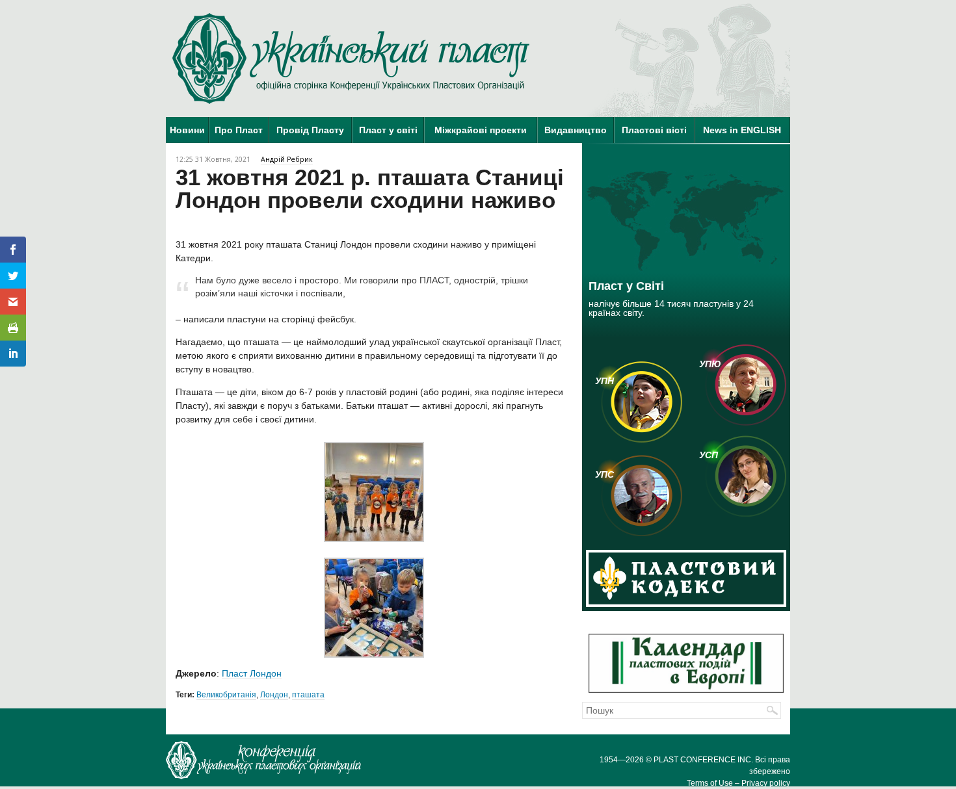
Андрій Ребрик (287, 159)
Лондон (274, 694)
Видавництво (575, 130)
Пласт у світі (388, 130)
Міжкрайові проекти (480, 130)
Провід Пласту (310, 130)
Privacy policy (765, 783)
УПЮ (710, 364)
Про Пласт (239, 130)
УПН (604, 381)
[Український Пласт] (351, 58)
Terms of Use (710, 783)
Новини (187, 130)
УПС (604, 474)
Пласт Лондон (252, 673)
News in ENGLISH (742, 130)
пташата (308, 694)
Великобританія (226, 694)
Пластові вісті (654, 130)
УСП (708, 455)
